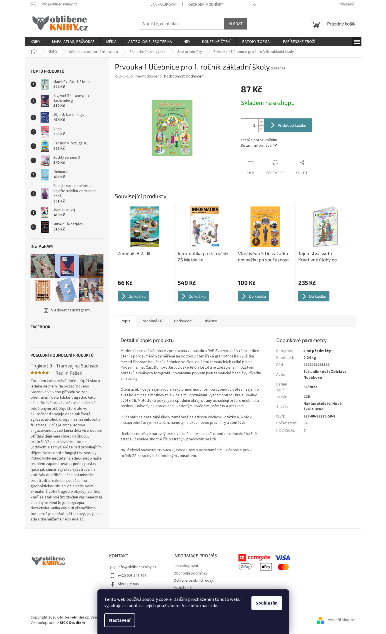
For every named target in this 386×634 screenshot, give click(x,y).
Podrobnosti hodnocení (184, 76)
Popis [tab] (125, 321)
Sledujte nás (128, 584)
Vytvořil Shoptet (342, 620)
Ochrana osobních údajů (193, 580)
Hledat (236, 23)
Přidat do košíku (292, 125)
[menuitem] (35, 41)
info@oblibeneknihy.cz (137, 567)
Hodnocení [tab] (183, 321)
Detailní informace (256, 145)
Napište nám (184, 588)
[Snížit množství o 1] (261, 128)
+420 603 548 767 (132, 576)
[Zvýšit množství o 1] (261, 122)
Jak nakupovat (164, 4)
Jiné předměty (317, 351)
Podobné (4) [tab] (152, 321)
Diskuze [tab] (210, 321)
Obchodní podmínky (205, 4)
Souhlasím (267, 603)
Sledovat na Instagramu (71, 310)
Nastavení (119, 620)
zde (213, 606)
